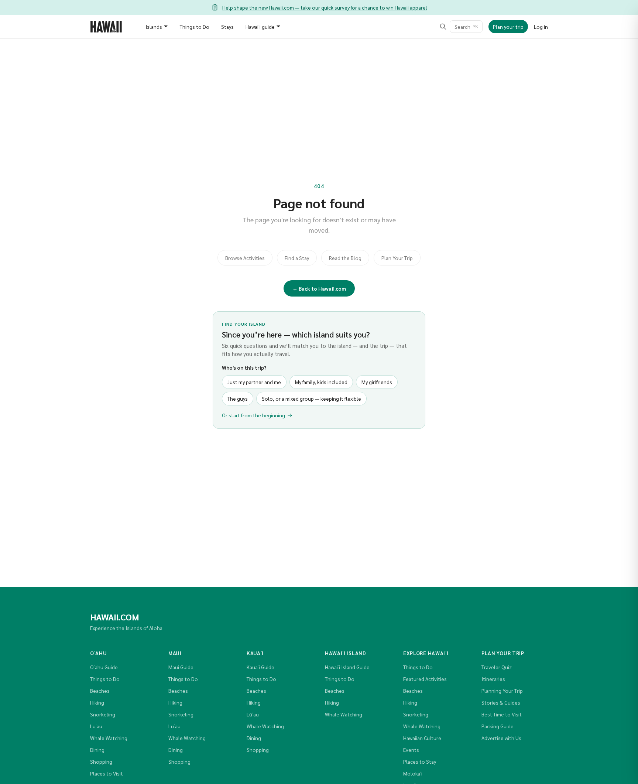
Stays (227, 26)
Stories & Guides (500, 702)
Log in (541, 26)
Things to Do (194, 26)
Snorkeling (102, 714)
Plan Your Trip (397, 257)
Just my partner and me (254, 382)
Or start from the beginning (253, 415)
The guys (237, 398)
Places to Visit (106, 773)
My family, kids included (321, 382)
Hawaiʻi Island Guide (347, 667)
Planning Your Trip (502, 690)
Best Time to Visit (501, 714)
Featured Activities (425, 678)
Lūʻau (96, 726)
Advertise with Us (501, 738)
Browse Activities (245, 257)
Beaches (100, 690)
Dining (97, 749)
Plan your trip (508, 26)
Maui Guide (180, 667)
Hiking (97, 702)
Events (411, 749)
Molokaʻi (412, 773)
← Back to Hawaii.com (319, 288)
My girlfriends (376, 382)
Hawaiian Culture (422, 738)
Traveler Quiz (496, 667)
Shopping (101, 761)
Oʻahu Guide (104, 667)
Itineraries (493, 678)
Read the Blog (345, 257)
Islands (153, 26)
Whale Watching (108, 738)
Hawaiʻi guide (260, 26)
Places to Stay (419, 761)
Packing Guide (497, 726)
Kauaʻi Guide (260, 667)
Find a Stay (297, 257)
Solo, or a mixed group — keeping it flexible (311, 398)
